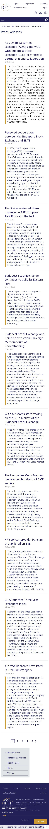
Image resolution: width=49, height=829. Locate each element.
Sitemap (27, 788)
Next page (35, 741)
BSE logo (11, 773)
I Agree (40, 821)
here (4, 815)
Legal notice (41, 788)
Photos (10, 768)
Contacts (44, 3)
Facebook (35, 12)
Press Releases (13, 752)
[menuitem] (5, 788)
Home (5, 788)
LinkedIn (45, 12)
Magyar (44, 7)
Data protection (9, 793)
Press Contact (13, 763)
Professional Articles (16, 758)
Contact (16, 788)
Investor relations (20, 7)
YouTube (40, 12)
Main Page (6, 26)
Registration (29, 3)
